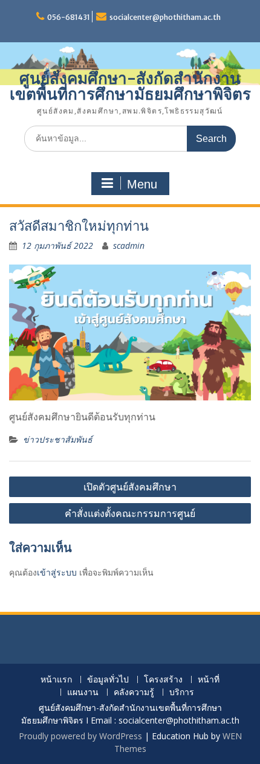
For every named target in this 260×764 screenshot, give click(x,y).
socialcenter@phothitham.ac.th (165, 17)
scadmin (129, 245)
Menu (142, 184)
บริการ (181, 692)
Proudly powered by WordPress (80, 736)
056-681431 (68, 17)
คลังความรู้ (134, 692)
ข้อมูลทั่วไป (108, 680)
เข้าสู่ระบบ (57, 572)
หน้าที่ (208, 680)
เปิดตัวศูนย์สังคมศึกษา (130, 486)
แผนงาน (83, 692)
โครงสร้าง (163, 680)
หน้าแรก (56, 680)
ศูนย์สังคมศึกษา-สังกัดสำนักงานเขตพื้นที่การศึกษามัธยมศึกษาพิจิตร (130, 86)
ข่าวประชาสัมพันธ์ (58, 439)
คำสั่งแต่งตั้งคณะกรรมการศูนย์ (130, 513)
